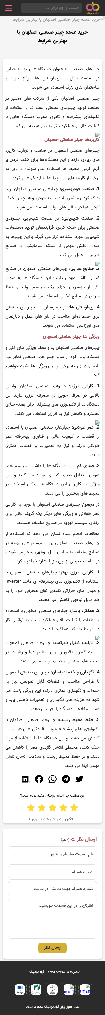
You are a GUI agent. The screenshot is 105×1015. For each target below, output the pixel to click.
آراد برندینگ (36, 971)
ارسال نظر (52, 947)
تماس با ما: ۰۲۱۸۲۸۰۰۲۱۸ (64, 971)
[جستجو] (22, 8)
